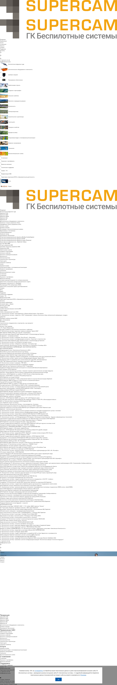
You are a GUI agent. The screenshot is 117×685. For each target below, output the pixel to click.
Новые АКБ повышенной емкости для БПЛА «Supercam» (15, 474)
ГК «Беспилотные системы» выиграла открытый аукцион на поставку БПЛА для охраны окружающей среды (28, 472)
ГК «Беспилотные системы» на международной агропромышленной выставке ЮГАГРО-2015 (24, 386)
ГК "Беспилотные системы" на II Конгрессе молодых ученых (15, 342)
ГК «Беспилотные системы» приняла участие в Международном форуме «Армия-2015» (23, 412)
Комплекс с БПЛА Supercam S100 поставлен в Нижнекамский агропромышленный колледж (24, 372)
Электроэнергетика (5, 258)
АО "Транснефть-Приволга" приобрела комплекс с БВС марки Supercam (19, 507)
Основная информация (6, 302)
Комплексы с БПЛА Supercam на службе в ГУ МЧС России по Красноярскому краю (21, 374)
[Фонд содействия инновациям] (58, 598)
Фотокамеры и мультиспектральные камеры (11, 229)
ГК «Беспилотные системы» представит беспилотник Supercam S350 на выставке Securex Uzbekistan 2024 (28, 538)
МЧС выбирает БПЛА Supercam (8, 369)
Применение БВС (4, 248)
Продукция (3, 39)
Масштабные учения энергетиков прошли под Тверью (14, 351)
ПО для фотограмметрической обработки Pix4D (12, 238)
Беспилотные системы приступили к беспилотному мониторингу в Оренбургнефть (21, 499)
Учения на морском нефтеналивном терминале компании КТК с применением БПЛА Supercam (25, 501)
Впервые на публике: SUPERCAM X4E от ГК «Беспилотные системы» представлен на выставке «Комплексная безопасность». (33, 528)
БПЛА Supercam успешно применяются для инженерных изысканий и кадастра (21, 485)
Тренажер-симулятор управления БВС (10, 246)
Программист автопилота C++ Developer (10, 283)
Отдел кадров (3, 310)
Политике (83, 675)
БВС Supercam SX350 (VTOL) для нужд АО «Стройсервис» (15, 332)
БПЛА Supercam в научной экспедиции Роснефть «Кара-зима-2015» (18, 421)
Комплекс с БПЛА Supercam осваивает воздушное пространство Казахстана (20, 394)
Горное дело (3, 261)
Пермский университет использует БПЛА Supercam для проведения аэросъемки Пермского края (25, 407)
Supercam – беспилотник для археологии (11, 409)
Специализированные (6, 232)
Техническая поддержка (6, 294)
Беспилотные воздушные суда (8, 211)
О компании (3, 44)
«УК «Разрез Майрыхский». (7, 328)
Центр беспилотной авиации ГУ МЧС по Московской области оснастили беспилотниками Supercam (26, 379)
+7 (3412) (5, 60)
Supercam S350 (4, 215)
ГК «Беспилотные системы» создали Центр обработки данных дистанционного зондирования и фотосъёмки (28, 484)
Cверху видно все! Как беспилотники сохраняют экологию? (15, 431)
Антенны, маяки (4, 226)
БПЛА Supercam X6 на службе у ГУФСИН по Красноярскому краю (17, 460)
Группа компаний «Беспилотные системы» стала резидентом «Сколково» (19, 404)
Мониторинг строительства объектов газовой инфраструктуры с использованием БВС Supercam (25, 509)
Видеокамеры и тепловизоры (7, 230)
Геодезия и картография (6, 251)
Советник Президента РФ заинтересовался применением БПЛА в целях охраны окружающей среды (26, 453)
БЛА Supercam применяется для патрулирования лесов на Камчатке (18, 480)
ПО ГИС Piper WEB (5, 243)
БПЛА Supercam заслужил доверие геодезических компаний (16, 445)
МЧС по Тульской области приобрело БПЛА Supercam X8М (15, 401)
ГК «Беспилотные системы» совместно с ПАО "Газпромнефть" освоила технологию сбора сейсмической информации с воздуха (33, 315)
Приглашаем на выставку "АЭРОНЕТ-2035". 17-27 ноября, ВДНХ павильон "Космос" (22, 506)
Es (0, 58)
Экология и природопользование (8, 254)
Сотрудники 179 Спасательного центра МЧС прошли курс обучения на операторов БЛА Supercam (25, 482)
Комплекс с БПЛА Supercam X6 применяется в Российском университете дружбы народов (23, 429)
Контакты (2, 50)
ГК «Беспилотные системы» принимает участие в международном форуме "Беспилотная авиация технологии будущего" (32, 539)
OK (58, 679)
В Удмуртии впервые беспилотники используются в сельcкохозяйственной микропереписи (23, 367)
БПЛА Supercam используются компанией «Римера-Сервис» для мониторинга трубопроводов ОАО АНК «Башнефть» (31, 458)
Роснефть (2, 321)
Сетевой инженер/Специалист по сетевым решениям (14, 280)
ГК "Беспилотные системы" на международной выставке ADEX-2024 (18, 536)
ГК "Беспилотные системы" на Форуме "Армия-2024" (14, 531)
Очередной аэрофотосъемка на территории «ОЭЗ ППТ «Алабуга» (17, 425)
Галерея (2, 47)
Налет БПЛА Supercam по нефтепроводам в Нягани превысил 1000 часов (19, 488)
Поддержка (3, 49)
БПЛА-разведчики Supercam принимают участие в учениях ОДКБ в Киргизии (20, 535)
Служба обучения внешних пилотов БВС (10, 308)
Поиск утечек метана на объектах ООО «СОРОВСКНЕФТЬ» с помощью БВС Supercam (23, 512)
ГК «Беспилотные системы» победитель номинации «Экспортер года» (18, 343)
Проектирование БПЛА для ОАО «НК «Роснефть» (13, 441)
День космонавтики (5, 320)
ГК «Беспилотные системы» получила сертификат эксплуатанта (17, 523)
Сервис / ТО (3, 296)
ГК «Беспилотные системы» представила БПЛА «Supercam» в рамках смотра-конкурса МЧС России (26, 433)
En (0, 55)
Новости (2, 46)
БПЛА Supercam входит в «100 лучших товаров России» (14, 428)
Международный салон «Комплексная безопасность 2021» (15, 350)
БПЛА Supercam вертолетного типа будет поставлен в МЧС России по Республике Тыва (23, 447)
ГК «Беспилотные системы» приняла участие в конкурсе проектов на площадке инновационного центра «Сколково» (30, 410)
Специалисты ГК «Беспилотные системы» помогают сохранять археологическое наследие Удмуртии (26, 371)
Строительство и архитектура (7, 259)
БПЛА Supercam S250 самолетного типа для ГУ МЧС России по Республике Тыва (21, 442)
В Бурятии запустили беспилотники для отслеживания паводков (17, 364)
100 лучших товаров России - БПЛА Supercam (12, 452)
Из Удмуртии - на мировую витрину (9, 336)
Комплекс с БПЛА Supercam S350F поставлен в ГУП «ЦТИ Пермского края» (20, 398)
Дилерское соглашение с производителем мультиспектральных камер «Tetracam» (21, 495)
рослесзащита (3, 324)
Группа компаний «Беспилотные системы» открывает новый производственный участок (23, 464)
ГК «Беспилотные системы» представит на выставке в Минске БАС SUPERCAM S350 (22, 530)
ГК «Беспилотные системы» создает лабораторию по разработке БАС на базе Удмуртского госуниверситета (28, 533)
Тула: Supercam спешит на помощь (9, 402)
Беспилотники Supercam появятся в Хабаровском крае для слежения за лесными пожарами (24, 415)
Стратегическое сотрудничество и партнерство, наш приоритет (16, 323)
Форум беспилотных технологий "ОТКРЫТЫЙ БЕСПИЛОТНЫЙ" (16, 522)
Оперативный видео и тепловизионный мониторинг (13, 267)
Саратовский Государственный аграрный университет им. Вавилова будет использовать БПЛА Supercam (27, 418)
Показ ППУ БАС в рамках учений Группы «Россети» (13, 520)
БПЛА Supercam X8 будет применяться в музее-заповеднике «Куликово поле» (20, 391)
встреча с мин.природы (6, 326)
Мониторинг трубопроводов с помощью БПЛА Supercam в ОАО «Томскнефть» (20, 388)
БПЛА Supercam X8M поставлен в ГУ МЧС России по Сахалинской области (19, 380)
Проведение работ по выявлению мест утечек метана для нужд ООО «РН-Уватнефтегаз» (23, 359)
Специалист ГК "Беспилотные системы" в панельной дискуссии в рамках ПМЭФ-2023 (22, 519)
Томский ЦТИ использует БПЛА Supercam (11, 382)
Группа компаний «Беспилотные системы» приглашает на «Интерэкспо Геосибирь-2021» (23, 345)
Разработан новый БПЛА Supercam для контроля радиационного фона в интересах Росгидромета (26, 457)
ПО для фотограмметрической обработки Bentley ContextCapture (17, 237)
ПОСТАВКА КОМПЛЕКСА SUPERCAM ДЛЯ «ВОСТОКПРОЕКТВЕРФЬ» (18, 347)
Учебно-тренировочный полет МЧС (9, 312)
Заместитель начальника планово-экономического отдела (15, 281)
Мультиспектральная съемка (7, 272)
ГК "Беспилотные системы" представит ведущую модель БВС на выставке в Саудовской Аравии (25, 525)
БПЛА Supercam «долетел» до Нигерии (10, 396)
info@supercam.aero (5, 61)
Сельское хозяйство (5, 253)
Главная (2, 552)
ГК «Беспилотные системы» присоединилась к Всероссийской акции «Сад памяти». (22, 313)
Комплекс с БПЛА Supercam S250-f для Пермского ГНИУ (15, 434)
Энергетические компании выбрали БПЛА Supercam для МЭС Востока (18, 476)
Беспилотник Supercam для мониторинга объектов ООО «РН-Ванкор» (18, 353)
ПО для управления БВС (6, 245)
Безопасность (3, 256)
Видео (1, 291)
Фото (1, 289)
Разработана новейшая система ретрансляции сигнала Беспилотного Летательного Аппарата (24, 471)
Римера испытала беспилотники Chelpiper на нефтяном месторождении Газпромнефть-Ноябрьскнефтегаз (28, 493)
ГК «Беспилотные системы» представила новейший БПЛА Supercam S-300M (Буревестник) (24, 414)
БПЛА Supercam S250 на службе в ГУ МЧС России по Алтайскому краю (18, 383)
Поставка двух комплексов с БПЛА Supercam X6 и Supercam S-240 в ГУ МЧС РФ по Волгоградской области (28, 399)
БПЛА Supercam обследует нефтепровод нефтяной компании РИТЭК (18, 492)
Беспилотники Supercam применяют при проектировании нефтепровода (19, 490)
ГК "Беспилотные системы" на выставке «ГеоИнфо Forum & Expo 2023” (18, 514)
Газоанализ (3, 270)
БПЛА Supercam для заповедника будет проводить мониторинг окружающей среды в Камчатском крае (27, 468)
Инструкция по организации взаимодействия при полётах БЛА (16, 477)
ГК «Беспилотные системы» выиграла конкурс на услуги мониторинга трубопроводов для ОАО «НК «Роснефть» (29, 450)
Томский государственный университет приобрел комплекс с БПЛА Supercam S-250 (22, 436)
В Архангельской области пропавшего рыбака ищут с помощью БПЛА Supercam (21, 393)
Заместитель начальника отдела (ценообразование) (13, 286)
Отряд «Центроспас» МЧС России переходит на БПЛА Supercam (17, 449)
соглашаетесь (39, 671)
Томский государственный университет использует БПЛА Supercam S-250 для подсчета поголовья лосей (27, 423)
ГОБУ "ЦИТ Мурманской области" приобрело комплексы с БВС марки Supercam (21, 361)
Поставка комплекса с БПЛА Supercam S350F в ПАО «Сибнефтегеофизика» (20, 385)
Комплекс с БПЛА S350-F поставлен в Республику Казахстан (16, 375)
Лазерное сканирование (6, 269)
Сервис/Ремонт (4, 307)
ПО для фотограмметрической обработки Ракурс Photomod (15, 240)
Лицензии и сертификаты (6, 277)
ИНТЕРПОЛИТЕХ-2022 (6, 504)
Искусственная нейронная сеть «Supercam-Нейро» (13, 242)
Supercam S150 (4, 213)
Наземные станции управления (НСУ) (10, 223)
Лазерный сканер (4, 234)
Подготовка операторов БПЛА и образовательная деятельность (16, 299)
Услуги (1, 42)
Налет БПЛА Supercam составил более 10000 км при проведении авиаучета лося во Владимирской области (28, 466)
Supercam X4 (3, 219)
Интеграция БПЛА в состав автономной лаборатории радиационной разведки (20, 455)
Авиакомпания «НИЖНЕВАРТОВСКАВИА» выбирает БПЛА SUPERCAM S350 (20, 426)
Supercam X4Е (4, 218)
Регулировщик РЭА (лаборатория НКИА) (10, 285)
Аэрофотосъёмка (4, 265)
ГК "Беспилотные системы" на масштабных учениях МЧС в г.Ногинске (18, 517)
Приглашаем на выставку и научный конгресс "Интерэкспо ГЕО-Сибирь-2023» (20, 515)
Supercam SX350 (4, 216)
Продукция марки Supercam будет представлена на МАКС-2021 (17, 355)
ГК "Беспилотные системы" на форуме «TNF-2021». (13, 363)
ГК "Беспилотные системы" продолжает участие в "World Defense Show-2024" (20, 527)
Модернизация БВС (5, 297)
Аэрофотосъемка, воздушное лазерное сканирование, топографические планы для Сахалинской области (28, 356)
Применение (3, 41)
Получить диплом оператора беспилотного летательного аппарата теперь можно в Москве (24, 461)
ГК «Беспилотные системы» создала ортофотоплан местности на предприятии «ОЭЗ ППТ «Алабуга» (26, 479)
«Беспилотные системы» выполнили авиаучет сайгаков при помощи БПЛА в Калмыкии (23, 496)
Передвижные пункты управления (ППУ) (10, 224)
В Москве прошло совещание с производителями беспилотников (17, 511)
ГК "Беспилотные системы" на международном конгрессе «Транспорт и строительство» (23, 339)
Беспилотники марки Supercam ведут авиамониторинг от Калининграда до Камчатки (22, 334)
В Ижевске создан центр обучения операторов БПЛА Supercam (16, 498)
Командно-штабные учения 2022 (8, 318)
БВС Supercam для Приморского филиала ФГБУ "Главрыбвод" (16, 366)
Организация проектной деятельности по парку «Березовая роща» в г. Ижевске (21, 420)
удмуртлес (2, 316)
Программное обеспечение (7, 235)
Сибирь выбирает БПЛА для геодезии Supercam (12, 390)
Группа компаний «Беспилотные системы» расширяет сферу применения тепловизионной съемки (26, 469)
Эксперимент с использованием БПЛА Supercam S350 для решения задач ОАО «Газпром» (24, 437)
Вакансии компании (5, 278)
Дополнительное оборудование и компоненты (12, 221)
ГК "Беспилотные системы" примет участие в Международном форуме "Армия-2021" (22, 358)
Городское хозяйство (5, 262)
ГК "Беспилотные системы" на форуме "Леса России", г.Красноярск (17, 337)
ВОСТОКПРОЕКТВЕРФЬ (6, 348)
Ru (0, 52)
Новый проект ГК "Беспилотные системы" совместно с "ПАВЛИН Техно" (18, 444)
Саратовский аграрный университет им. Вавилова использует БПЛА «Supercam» (21, 406)
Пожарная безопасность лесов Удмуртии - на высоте (14, 503)
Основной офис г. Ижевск (6, 304)
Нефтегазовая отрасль (6, 250)
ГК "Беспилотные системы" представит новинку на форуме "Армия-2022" (19, 331)
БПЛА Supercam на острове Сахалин (9, 377)
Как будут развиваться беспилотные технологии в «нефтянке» (16, 329)
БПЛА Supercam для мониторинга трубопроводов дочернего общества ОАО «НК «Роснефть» (24, 439)
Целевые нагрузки (4, 227)
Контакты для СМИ (5, 305)
